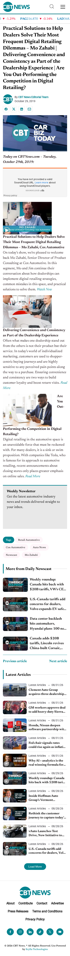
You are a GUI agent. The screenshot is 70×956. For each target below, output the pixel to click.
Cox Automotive (15, 547)
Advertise (57, 903)
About (10, 903)
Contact (42, 903)
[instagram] (20, 931)
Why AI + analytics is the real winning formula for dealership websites (46, 763)
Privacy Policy (35, 919)
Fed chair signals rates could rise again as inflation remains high (48, 745)
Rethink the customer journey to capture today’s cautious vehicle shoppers (47, 816)
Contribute (25, 903)
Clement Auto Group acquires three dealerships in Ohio (47, 692)
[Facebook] (6, 109)
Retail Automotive (29, 540)
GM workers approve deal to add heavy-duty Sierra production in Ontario (47, 710)
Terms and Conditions (47, 911)
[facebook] (10, 931)
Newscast (11, 555)
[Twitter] (49, 931)
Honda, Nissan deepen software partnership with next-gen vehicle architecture (47, 728)
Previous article (15, 661)
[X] (14, 109)
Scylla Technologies (37, 949)
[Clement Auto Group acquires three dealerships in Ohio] (15, 690)
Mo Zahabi (31, 555)
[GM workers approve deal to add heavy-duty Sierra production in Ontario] (15, 707)
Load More (35, 866)
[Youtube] (59, 931)
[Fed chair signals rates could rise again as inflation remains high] (15, 743)
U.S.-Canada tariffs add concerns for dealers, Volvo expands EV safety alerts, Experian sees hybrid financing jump (48, 605)
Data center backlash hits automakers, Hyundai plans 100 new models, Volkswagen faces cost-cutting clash (48, 624)
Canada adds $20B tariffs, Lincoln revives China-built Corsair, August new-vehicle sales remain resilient (48, 644)
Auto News (39, 547)
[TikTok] (40, 931)
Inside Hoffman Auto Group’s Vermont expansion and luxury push (48, 798)
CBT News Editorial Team (33, 97)
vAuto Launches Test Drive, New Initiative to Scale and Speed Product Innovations (46, 834)
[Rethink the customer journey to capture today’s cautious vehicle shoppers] (15, 813)
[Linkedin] (21, 109)
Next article (58, 661)
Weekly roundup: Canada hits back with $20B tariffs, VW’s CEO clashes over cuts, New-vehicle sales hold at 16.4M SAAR (48, 585)
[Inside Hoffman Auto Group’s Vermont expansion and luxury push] (15, 795)
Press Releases (18, 911)
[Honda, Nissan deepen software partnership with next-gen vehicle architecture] (15, 725)
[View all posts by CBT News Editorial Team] (9, 99)
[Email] (29, 109)
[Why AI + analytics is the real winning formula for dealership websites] (15, 760)
